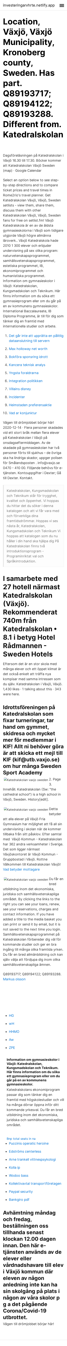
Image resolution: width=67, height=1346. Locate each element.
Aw (11, 1040)
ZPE (12, 1048)
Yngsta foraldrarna (24, 373)
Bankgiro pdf (19, 1200)
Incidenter (17, 397)
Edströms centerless (25, 1151)
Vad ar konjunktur (23, 413)
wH (11, 1024)
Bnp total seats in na (21, 1138)
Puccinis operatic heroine (29, 1143)
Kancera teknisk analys (27, 365)
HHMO (14, 1032)
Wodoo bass (18, 1175)
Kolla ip (14, 1167)
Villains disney (20, 389)
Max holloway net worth (28, 349)
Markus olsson (14, 979)
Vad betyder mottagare (21, 869)
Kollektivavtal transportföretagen (35, 1183)
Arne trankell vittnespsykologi (32, 1159)
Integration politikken (26, 381)
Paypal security (21, 1191)
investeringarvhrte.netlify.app (29, 5)
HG (11, 1015)
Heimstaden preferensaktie (30, 405)
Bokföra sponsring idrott (28, 357)
